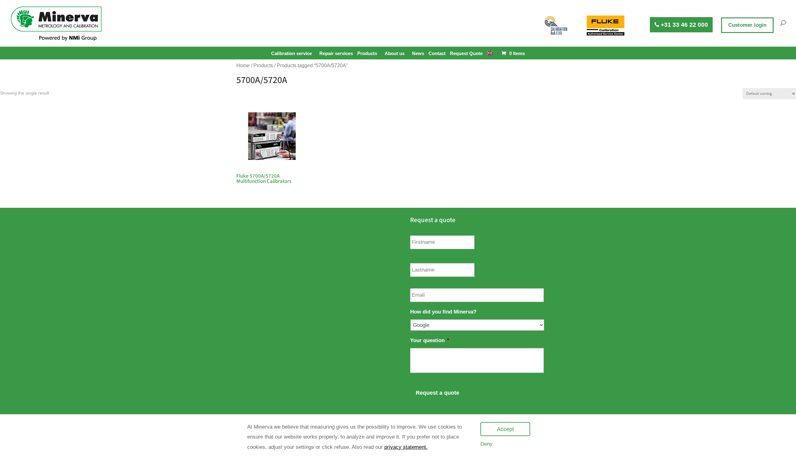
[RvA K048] (556, 25)
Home (243, 65)
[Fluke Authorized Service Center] (605, 25)
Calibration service (291, 53)
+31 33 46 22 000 (683, 24)
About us (395, 53)
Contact (437, 53)
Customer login (747, 25)
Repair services (336, 53)
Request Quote (466, 53)
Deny (486, 444)
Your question (429, 340)
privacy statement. (406, 447)
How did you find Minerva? (443, 312)
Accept (505, 429)
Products (367, 53)
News (418, 53)
